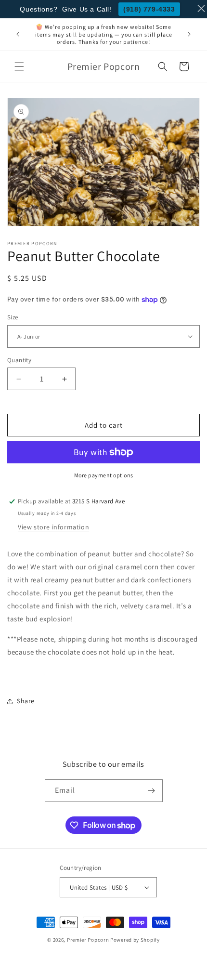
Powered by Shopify (135, 939)
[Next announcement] (189, 34)
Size (12, 317)
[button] (19, 66)
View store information (53, 527)
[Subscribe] (151, 790)
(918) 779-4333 (149, 9)
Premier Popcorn (88, 939)
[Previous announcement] (17, 34)
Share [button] (26, 700)
